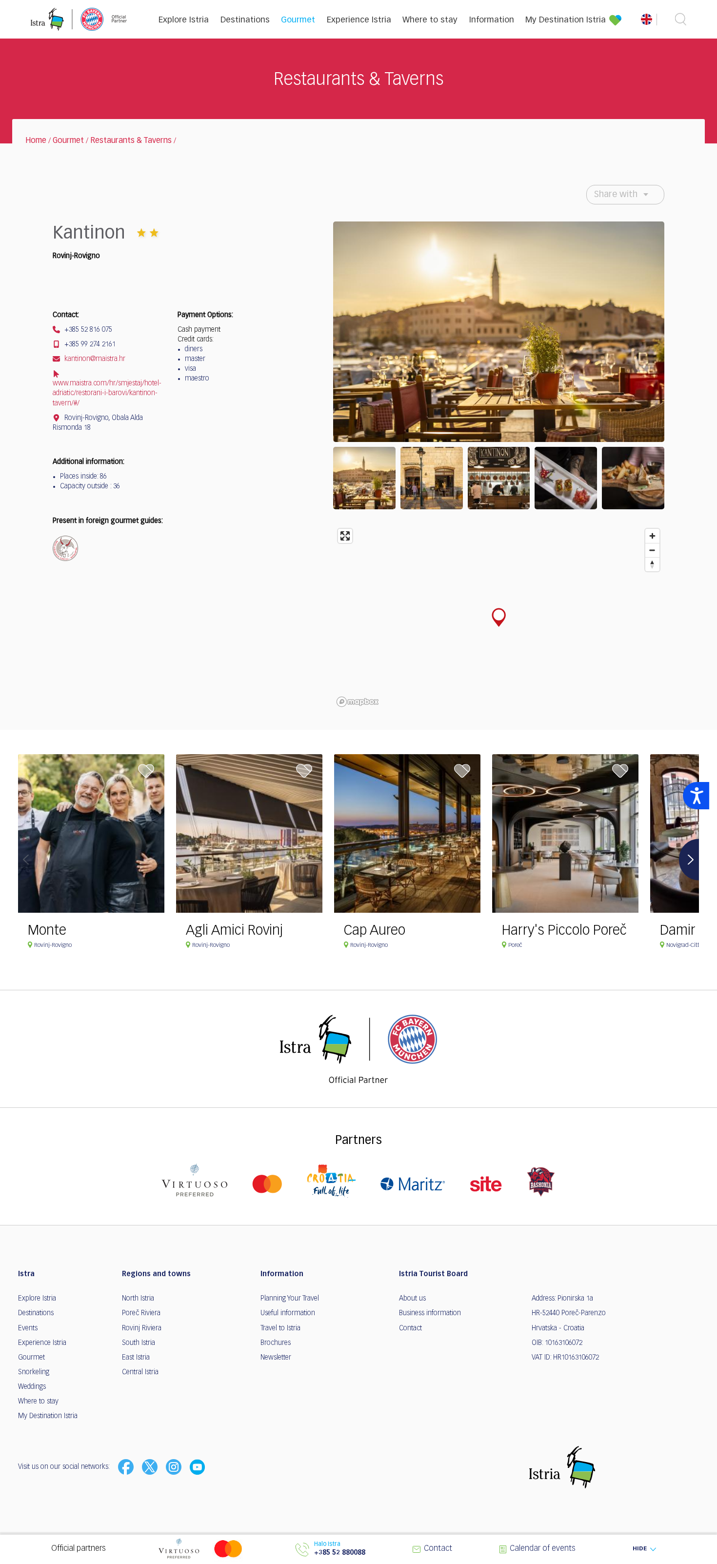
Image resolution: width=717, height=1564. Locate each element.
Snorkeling (33, 1372)
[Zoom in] (652, 536)
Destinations (245, 20)
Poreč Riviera (141, 1313)
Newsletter (275, 1357)
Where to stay (430, 20)
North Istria (138, 1298)
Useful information (287, 1313)
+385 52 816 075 (87, 329)
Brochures (275, 1343)
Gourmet (298, 20)
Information (491, 20)
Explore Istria (184, 20)
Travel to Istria (280, 1328)
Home (35, 141)
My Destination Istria (565, 20)
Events (28, 1328)
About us (412, 1298)
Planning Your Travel (289, 1298)
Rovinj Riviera (141, 1328)
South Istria (138, 1343)
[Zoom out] (652, 550)
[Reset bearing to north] (652, 564)
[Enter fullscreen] (345, 536)
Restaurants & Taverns (131, 141)
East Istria (136, 1357)
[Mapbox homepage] (357, 701)
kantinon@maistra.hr (93, 359)
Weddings (32, 1387)
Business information (430, 1313)
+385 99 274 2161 (89, 344)
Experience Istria (359, 20)
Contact (410, 1328)
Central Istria (140, 1372)
